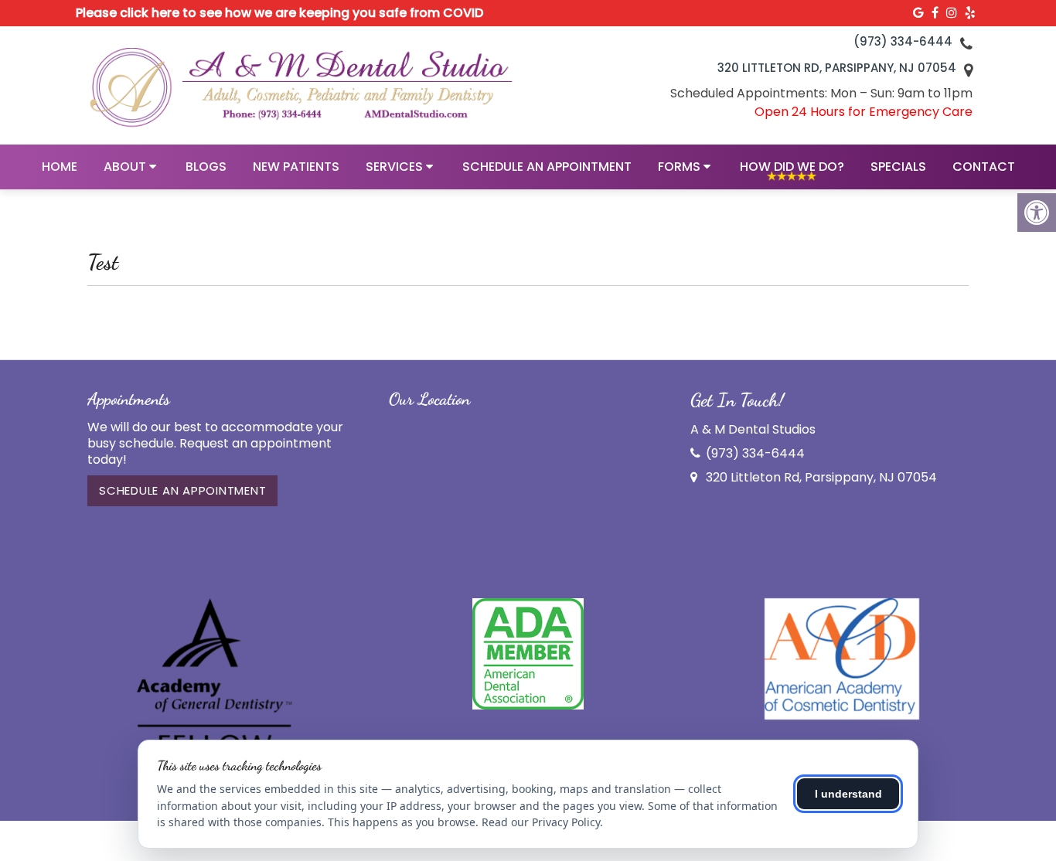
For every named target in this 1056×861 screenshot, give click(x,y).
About (125, 166)
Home (59, 166)
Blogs (206, 166)
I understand (848, 794)
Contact (983, 166)
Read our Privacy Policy (541, 822)
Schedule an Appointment (547, 166)
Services (394, 166)
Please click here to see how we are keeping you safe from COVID (279, 13)
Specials (898, 166)
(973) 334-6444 (902, 41)
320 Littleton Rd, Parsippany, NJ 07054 (836, 68)
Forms (679, 166)
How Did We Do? (792, 166)
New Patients (296, 166)
